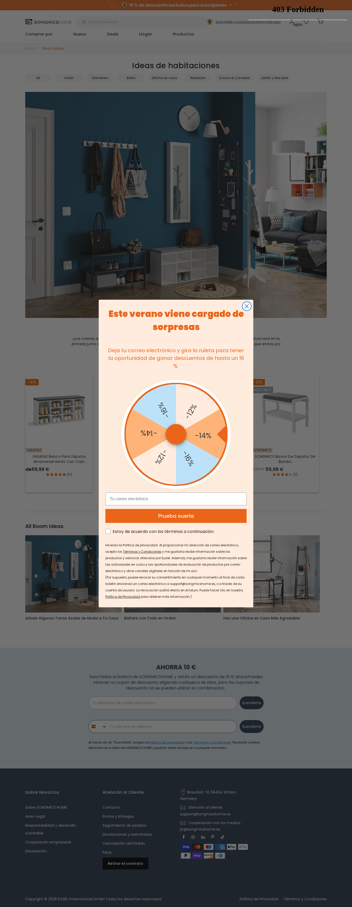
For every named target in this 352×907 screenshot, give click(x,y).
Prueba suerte (176, 516)
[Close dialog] (246, 306)
